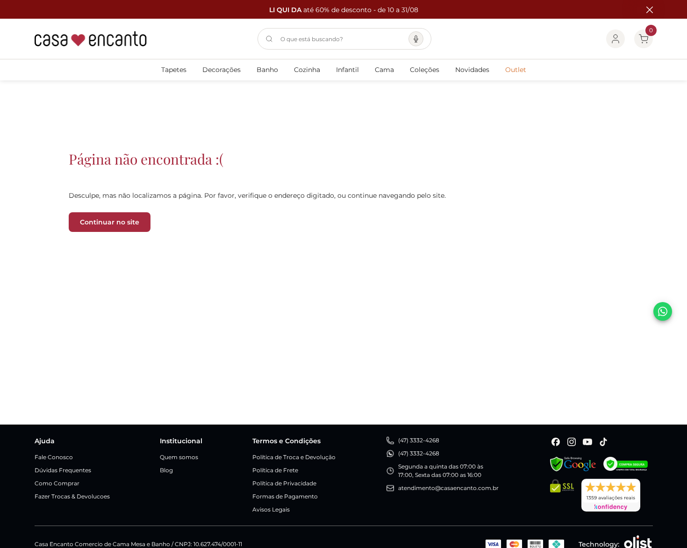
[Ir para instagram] (571, 441)
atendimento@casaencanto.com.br (448, 487)
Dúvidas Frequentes (63, 470)
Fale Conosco (54, 457)
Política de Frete (275, 470)
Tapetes (173, 69)
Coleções (424, 69)
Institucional (181, 441)
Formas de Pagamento (285, 496)
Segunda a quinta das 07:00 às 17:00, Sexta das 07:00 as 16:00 (440, 470)
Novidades (472, 69)
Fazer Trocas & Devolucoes (72, 496)
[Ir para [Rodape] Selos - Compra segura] (625, 464)
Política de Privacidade (284, 483)
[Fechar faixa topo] (645, 10)
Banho (267, 69)
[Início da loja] (91, 38)
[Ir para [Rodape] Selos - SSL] (562, 495)
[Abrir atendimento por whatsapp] (662, 311)
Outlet (515, 69)
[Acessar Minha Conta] (615, 38)
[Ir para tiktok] (603, 441)
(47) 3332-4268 (418, 440)
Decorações (221, 69)
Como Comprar (57, 483)
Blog (166, 470)
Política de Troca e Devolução (294, 457)
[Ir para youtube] (587, 441)
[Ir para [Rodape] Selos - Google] (573, 464)
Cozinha (307, 69)
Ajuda (45, 441)
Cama (384, 69)
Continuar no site (109, 222)
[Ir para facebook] (555, 441)
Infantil (347, 69)
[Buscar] (269, 39)
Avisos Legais (271, 509)
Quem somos (179, 457)
